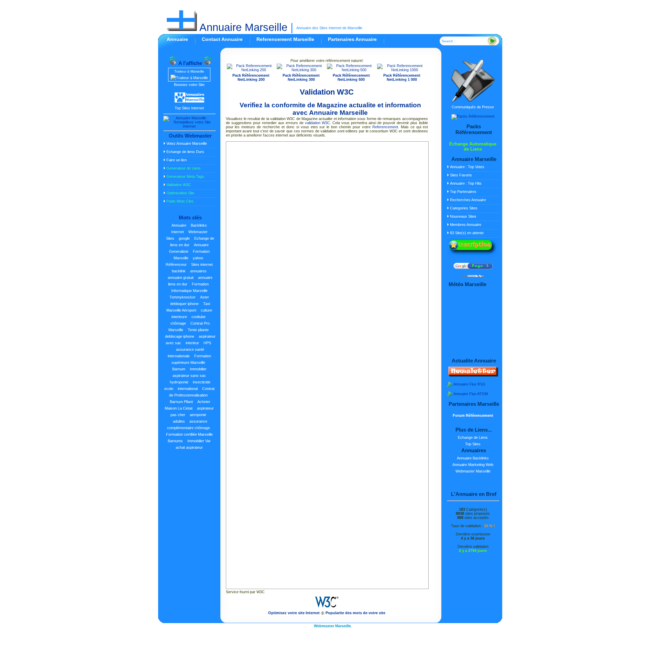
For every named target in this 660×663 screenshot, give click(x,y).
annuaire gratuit (181, 277)
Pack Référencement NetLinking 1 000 (401, 77)
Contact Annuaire (222, 39)
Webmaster (198, 232)
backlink (179, 271)
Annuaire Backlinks (473, 458)
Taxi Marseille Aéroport (188, 307)
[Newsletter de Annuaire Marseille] (472, 375)
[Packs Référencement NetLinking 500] (351, 70)
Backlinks (199, 225)
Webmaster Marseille (473, 471)
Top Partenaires (463, 191)
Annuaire (177, 39)
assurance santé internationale (186, 352)
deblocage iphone (179, 336)
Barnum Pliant (181, 402)
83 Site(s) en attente (467, 233)
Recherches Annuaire (468, 200)
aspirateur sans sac (189, 375)
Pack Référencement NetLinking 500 (351, 77)
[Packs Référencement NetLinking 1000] (402, 70)
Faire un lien (176, 160)
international (188, 389)
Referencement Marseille (285, 39)
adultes (179, 421)
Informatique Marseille (189, 291)
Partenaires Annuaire (352, 39)
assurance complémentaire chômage (188, 424)
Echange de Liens (473, 437)
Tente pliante (198, 330)
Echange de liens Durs (185, 152)
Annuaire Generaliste (189, 248)
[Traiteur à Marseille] (189, 78)
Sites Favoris (461, 175)
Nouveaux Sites (463, 216)
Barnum (178, 369)
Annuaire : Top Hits (466, 183)
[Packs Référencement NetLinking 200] (251, 70)
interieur (192, 343)
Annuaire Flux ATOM (470, 394)
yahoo (198, 258)
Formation (200, 284)
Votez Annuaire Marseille (186, 143)
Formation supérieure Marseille (191, 359)
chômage (178, 323)
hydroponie (179, 382)
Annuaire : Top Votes (467, 167)
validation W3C (317, 123)
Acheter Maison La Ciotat (187, 405)
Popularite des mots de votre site (355, 613)
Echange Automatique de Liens (472, 146)
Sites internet (202, 264)
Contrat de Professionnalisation (191, 392)
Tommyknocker (182, 297)
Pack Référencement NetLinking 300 (301, 77)
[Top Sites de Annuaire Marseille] (189, 101)
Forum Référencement (473, 415)
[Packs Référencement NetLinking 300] (301, 70)
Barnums (175, 441)
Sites (170, 238)
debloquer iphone (184, 304)
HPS (207, 343)
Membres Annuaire (465, 224)
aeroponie (198, 415)
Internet (177, 232)
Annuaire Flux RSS (469, 384)
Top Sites (473, 444)
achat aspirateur (189, 447)
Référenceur (176, 264)
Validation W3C (327, 92)
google (184, 238)
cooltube (198, 317)
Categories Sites (463, 208)
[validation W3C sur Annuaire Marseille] (327, 609)
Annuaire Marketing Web (472, 465)
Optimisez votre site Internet (294, 613)
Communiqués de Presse (473, 107)
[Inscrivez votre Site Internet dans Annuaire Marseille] (472, 255)
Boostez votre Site (189, 85)
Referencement (385, 127)
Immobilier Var (199, 441)
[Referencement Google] (473, 267)
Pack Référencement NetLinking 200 (251, 77)
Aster (204, 297)
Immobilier (198, 369)
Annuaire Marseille (242, 27)
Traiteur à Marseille (189, 71)
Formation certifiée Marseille (189, 434)
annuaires (198, 271)
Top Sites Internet (189, 108)
